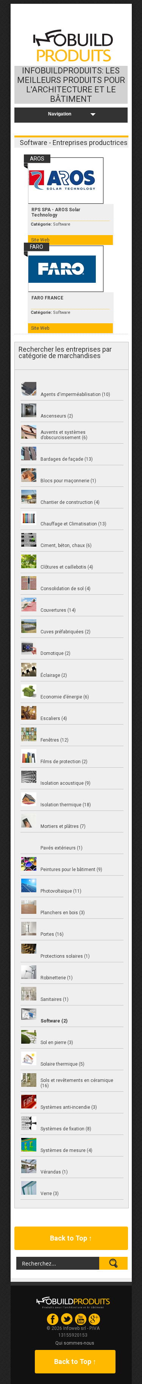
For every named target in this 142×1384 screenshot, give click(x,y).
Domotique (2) (55, 653)
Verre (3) (50, 1193)
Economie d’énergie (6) (65, 697)
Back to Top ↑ (71, 1238)
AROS (37, 159)
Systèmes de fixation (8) (66, 1129)
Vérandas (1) (54, 1172)
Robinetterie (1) (57, 977)
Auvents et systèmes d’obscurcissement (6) (64, 435)
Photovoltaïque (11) (61, 891)
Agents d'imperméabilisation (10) (75, 394)
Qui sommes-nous (74, 1343)
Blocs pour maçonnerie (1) (68, 480)
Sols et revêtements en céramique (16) (77, 1083)
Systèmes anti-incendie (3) (69, 1107)
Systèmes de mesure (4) (66, 1150)
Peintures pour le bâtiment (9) (71, 869)
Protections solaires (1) (65, 956)
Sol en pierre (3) (57, 1042)
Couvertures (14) (58, 610)
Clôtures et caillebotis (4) (67, 567)
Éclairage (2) (54, 675)
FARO (36, 247)
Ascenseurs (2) (57, 416)
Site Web (40, 240)
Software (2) (54, 1021)
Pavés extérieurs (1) (62, 848)
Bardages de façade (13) (67, 459)
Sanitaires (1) (55, 999)
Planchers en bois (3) (63, 912)
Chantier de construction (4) (70, 502)
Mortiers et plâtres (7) (63, 826)
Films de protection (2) (64, 761)
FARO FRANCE (47, 298)
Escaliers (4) (54, 718)
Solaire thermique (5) (62, 1064)
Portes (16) (52, 934)
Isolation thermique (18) (66, 804)
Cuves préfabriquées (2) (66, 631)
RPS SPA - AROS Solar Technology (55, 212)
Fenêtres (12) (55, 740)
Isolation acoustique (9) (66, 783)
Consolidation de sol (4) (66, 588)
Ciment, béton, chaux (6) (66, 545)
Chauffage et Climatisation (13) (73, 524)
